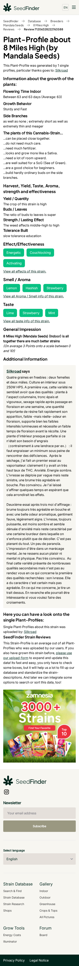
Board (43, 935)
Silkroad (61, 70)
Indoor (44, 891)
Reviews (8, 29)
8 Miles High (41, 25)
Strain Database (14, 897)
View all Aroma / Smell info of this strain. (33, 296)
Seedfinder (10, 21)
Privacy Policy (14, 960)
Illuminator (10, 941)
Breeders (56, 21)
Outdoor (45, 897)
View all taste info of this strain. (26, 321)
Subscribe (39, 826)
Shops (7, 910)
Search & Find (12, 891)
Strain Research (13, 904)
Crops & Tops (48, 910)
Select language (14, 850)
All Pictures (47, 917)
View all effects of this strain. (24, 271)
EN (65, 7)
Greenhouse (47, 904)
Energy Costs (12, 935)
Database (34, 21)
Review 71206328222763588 (43, 29)
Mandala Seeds (13, 25)
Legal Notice (39, 960)
